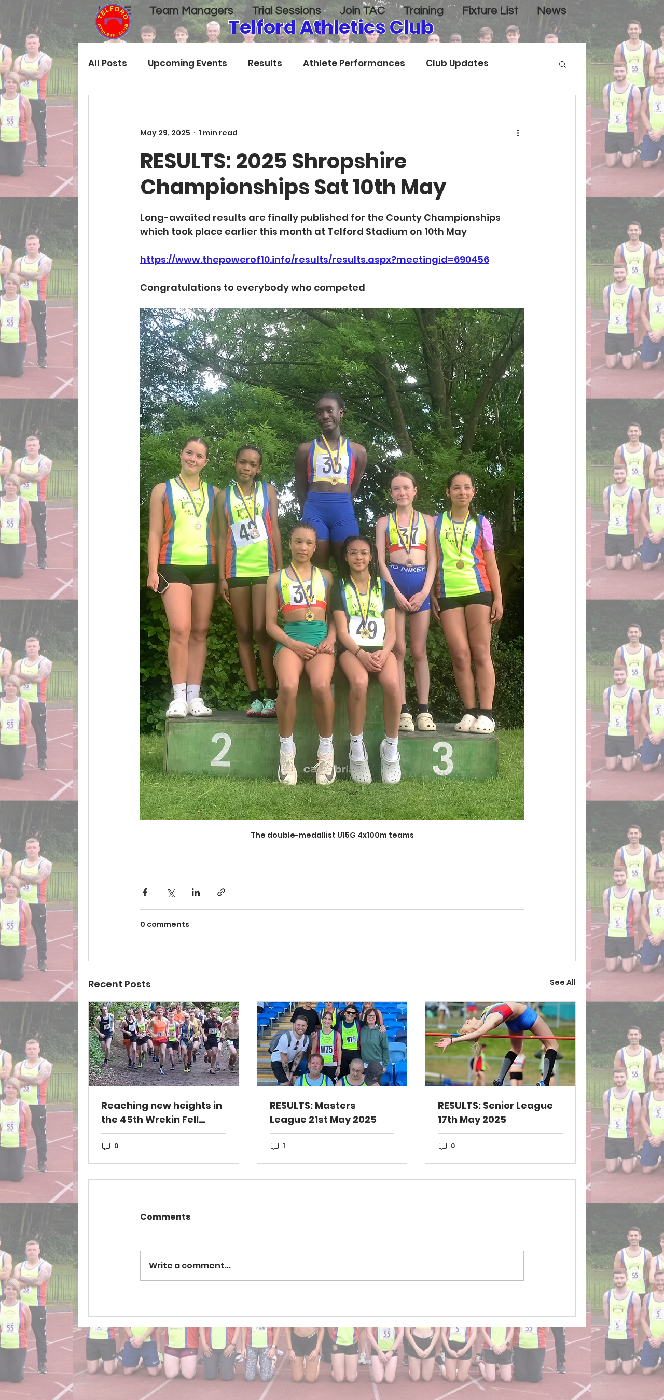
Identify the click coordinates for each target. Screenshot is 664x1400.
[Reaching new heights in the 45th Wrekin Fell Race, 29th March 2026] (164, 1044)
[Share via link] (221, 892)
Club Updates (457, 63)
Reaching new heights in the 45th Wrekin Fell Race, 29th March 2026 (161, 1112)
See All (563, 982)
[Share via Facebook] (145, 892)
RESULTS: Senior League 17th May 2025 (495, 1112)
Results (265, 63)
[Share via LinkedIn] (196, 892)
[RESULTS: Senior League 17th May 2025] (500, 1044)
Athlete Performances (354, 63)
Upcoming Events (187, 63)
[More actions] (517, 132)
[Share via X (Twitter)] (170, 892)
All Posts (107, 63)
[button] (563, 64)
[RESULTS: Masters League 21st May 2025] (332, 1044)
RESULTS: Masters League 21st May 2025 (323, 1112)
